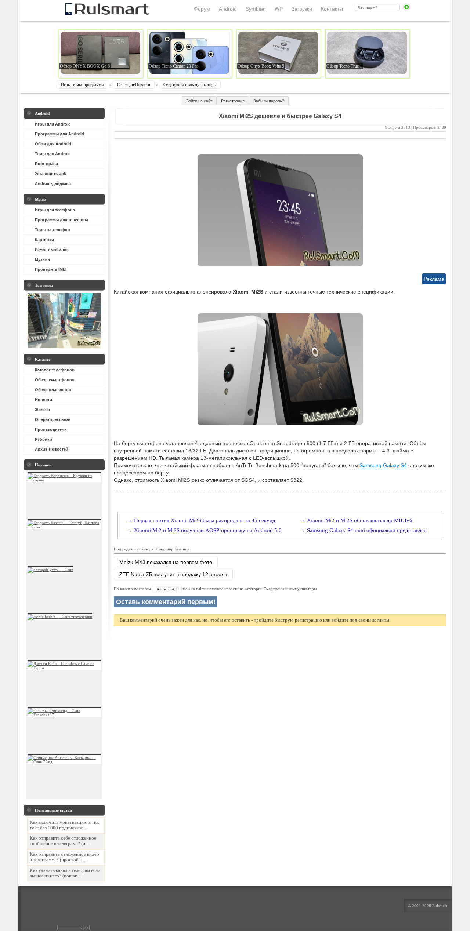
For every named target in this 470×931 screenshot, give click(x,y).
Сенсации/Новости (133, 84)
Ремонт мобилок (52, 249)
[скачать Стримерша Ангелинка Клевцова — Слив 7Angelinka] (64, 762)
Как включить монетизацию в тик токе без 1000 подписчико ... (64, 825)
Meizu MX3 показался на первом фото (165, 562)
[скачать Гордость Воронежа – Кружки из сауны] (64, 480)
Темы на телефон (52, 230)
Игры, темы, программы (82, 84)
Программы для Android (59, 134)
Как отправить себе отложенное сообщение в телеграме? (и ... (63, 841)
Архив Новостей (51, 449)
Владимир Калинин (172, 549)
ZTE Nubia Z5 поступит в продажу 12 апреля (173, 574)
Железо (42, 409)
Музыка (42, 259)
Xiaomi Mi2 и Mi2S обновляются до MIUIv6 (359, 520)
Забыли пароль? (268, 101)
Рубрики (43, 439)
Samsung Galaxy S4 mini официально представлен (367, 530)
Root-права (46, 163)
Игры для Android (53, 124)
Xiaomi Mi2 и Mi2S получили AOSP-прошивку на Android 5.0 (208, 530)
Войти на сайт (199, 101)
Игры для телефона (55, 210)
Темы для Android (53, 154)
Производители (51, 429)
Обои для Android (53, 144)
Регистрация (233, 101)
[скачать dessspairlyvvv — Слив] (50, 569)
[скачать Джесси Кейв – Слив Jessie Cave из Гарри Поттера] (64, 668)
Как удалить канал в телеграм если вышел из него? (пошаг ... (65, 873)
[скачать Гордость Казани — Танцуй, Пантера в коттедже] (64, 527)
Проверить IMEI (50, 269)
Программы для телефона (61, 220)
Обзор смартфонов (55, 380)
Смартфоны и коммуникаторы (189, 84)
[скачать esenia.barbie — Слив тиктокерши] (60, 616)
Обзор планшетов (53, 390)
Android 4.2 (166, 589)
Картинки (44, 239)
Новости (43, 399)
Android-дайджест (53, 183)
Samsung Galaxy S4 (383, 465)
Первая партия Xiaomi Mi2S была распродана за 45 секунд (204, 520)
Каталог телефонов (55, 370)
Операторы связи (52, 419)
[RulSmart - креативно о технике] (95, 13)
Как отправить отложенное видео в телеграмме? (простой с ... (64, 857)
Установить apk (50, 173)
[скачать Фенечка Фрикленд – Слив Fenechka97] (64, 715)
